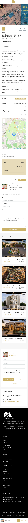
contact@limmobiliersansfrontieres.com (13, 401)
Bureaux (6, 449)
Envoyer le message (8, 379)
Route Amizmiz (7, 476)
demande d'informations (14, 229)
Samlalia (6, 490)
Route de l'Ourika (7, 473)
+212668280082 (12, 187)
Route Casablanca (8, 478)
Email (3, 209)
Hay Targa (6, 469)
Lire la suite (5, 432)
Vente (4, 32)
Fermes (5, 454)
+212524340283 (13, 185)
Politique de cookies (6, 517)
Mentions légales (15, 517)
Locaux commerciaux (9, 447)
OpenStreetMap (18, 148)
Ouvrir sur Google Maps (21, 98)
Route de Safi (7, 485)
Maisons (6, 456)
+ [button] (3, 120)
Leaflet (14, 148)
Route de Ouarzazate (8, 483)
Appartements (7, 445)
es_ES (20, 91)
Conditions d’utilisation (6, 515)
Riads (5, 452)
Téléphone (4, 203)
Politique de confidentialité (18, 515)
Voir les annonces (22, 179)
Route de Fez (7, 480)
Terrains (6, 442)
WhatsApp (20, 187)
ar (21, 89)
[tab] (3, 29)
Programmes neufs (8, 459)
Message (4, 216)
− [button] (3, 122)
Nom (3, 197)
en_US (23, 89)
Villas (5, 440)
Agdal (5, 487)
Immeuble (6, 461)
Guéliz (5, 471)
